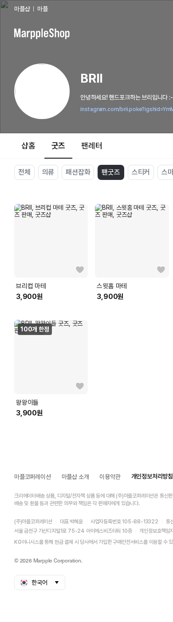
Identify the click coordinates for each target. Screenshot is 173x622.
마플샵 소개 (75, 476)
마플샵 (22, 8)
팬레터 (91, 145)
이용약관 (109, 476)
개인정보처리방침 (152, 476)
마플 (42, 8)
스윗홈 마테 (112, 286)
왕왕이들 (27, 403)
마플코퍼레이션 (32, 476)
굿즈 (58, 145)
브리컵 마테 (31, 286)
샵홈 (28, 145)
